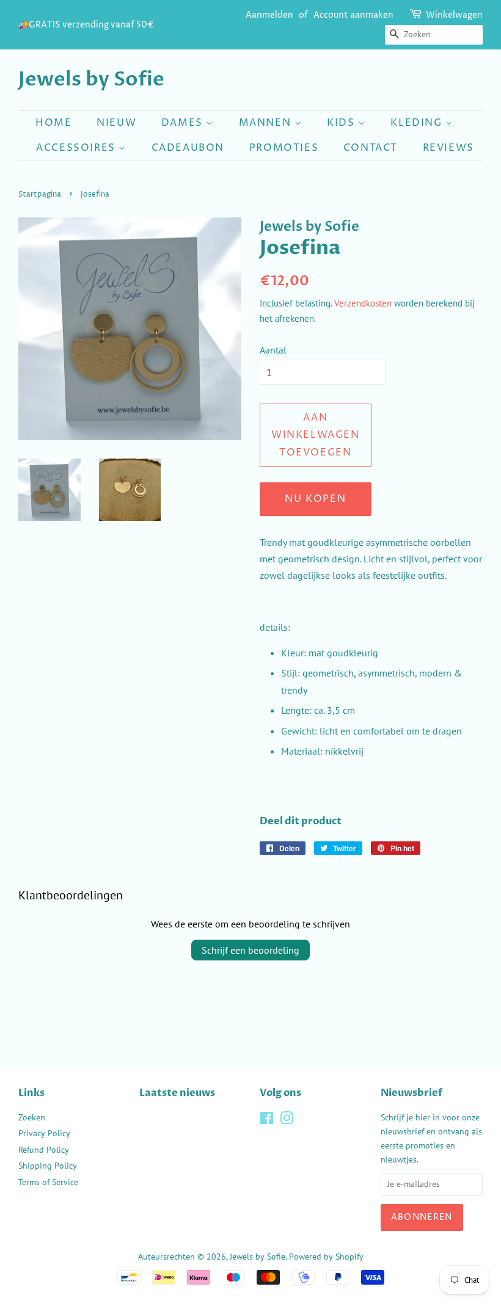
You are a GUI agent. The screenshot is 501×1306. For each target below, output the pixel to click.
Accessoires (77, 147)
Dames (184, 122)
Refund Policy (43, 1149)
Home (53, 122)
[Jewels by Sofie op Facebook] (267, 1120)
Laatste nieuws (177, 1093)
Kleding (417, 122)
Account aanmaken (353, 15)
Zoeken (31, 1117)
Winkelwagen (454, 15)
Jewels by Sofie (91, 79)
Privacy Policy (44, 1133)
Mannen (266, 122)
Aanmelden (269, 15)
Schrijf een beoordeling (250, 950)
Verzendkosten (363, 303)
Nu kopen (315, 499)
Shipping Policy (47, 1165)
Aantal (273, 350)
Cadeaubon (188, 147)
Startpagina (39, 194)
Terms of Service (48, 1182)
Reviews (448, 147)
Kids (342, 122)
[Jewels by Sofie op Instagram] (286, 1120)
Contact (370, 147)
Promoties (283, 147)
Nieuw (116, 122)
